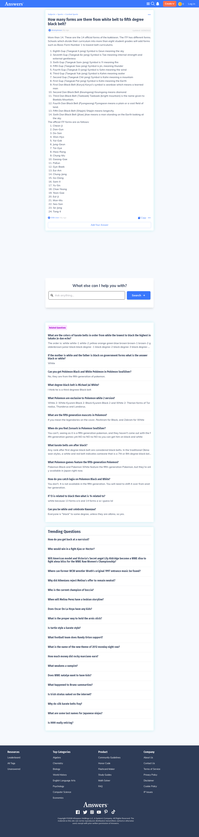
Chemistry (58, 763)
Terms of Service (152, 769)
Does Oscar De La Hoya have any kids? (70, 609)
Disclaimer (149, 780)
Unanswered (13, 769)
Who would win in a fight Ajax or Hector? (71, 549)
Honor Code (104, 763)
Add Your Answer (99, 225)
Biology (56, 769)
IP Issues (148, 792)
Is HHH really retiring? (60, 722)
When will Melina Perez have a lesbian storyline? (76, 599)
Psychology (58, 786)
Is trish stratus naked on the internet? (69, 694)
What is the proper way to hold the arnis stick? (75, 618)
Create (168, 3)
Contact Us (149, 763)
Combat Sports (71, 14)
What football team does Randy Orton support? (75, 637)
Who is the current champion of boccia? (71, 590)
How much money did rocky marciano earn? (73, 656)
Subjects (51, 14)
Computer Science (62, 792)
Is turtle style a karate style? (64, 628)
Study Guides (104, 774)
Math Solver (104, 780)
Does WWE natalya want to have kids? (69, 675)
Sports (60, 14)
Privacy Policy (150, 774)
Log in (191, 3)
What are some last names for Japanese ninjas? (75, 713)
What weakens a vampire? (63, 666)
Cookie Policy (150, 786)
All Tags (11, 763)
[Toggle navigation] (148, 3)
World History (60, 774)
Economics (58, 797)
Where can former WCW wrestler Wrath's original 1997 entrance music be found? (94, 571)
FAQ (100, 786)
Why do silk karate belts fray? (65, 703)
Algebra (57, 757)
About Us (148, 757)
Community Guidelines (109, 757)
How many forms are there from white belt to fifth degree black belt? (96, 21)
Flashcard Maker (106, 769)
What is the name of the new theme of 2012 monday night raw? (84, 647)
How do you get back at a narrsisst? (68, 539)
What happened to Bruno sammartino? (70, 685)
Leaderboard (13, 757)
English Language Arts (64, 780)
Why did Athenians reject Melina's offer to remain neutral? (81, 580)
